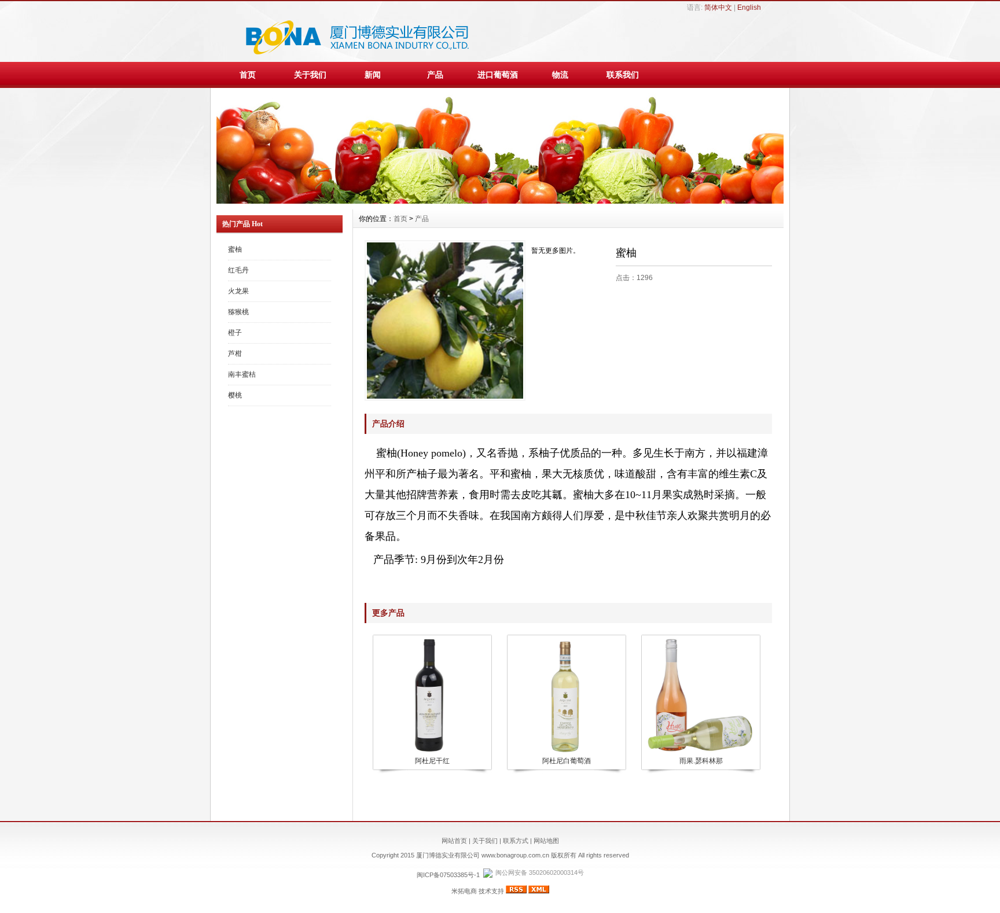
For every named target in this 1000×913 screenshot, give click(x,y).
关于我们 (310, 74)
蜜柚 (235, 249)
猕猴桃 (238, 312)
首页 (248, 74)
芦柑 (235, 353)
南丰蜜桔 (242, 374)
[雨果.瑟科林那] (700, 752)
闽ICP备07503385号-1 (448, 874)
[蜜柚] (445, 320)
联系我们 (622, 74)
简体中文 (718, 7)
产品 (435, 74)
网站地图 (546, 840)
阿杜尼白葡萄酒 (566, 761)
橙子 (235, 333)
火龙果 (238, 291)
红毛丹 (238, 270)
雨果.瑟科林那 (701, 761)
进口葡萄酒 (497, 74)
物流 (560, 74)
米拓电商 (464, 891)
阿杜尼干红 (432, 761)
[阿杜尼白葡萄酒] (566, 752)
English (749, 7)
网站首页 (454, 840)
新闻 (373, 74)
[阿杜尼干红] (432, 752)
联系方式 (515, 840)
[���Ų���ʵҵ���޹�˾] (500, 200)
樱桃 (235, 395)
